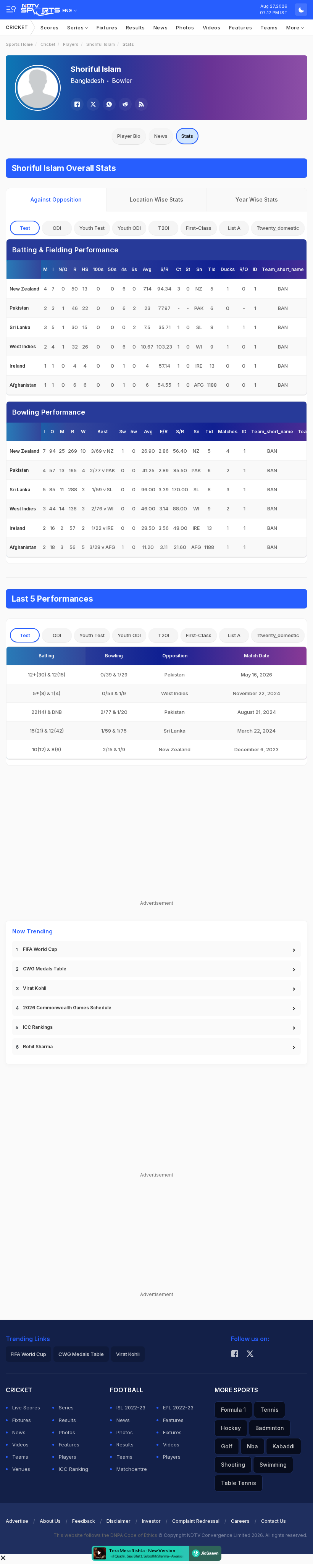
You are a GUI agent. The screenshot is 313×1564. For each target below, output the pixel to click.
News (160, 27)
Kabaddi (284, 1446)
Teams (269, 27)
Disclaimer (118, 1521)
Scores (49, 27)
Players (71, 44)
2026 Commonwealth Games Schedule (67, 1007)
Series (76, 27)
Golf (226, 1446)
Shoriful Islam (100, 44)
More (293, 27)
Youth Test (92, 228)
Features (240, 27)
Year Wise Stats (257, 199)
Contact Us (273, 1521)
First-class (198, 228)
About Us (50, 1521)
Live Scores (26, 1407)
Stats (187, 136)
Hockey (231, 1428)
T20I (163, 228)
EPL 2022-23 (178, 1407)
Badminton (269, 1428)
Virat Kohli (34, 988)
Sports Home (19, 44)
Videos (212, 27)
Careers (240, 1521)
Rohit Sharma (38, 1046)
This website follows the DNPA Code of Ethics (105, 1535)
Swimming (273, 1464)
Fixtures (107, 27)
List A (234, 228)
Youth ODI (129, 228)
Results (135, 27)
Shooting (233, 1464)
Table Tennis (238, 1483)
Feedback (83, 1521)
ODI (57, 228)
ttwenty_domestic (278, 228)
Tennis (269, 1409)
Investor (151, 1521)
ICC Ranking (73, 1469)
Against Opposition (56, 199)
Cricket (17, 27)
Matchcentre (131, 1469)
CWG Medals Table (44, 969)
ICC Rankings (38, 1027)
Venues (21, 1469)
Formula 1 (233, 1409)
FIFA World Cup (40, 949)
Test (25, 228)
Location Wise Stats (156, 199)
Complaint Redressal (195, 1521)
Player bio (128, 136)
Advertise (17, 1521)
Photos (185, 27)
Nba (252, 1446)
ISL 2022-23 (130, 1407)
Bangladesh (87, 80)
